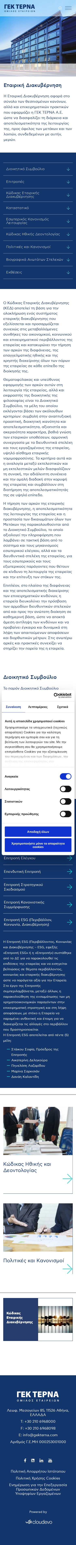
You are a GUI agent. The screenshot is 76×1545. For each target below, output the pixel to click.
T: (22, 1421)
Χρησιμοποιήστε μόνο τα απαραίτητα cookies (38, 845)
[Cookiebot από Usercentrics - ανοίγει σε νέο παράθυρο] (54, 695)
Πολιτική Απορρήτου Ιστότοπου (38, 1471)
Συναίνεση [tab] (13, 706)
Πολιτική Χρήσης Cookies (38, 1478)
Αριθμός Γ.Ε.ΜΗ (24, 1442)
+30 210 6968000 (40, 1421)
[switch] (65, 789)
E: (20, 1435)
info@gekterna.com (40, 1435)
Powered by (38, 1512)
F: (22, 1428)
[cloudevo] (38, 1522)
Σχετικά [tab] (62, 706)
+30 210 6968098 (40, 1428)
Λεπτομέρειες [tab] (38, 706)
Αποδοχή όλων (38, 831)
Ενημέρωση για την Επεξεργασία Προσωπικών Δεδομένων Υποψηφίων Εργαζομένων (38, 1489)
